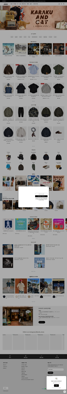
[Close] (48, 187)
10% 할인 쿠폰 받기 (41, 196)
